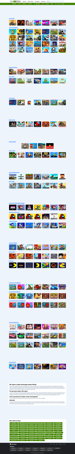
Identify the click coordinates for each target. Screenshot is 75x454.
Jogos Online (31, 440)
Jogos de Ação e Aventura (40, 432)
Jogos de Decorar (40, 430)
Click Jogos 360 (13, 450)
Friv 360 (50, 448)
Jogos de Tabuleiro (40, 428)
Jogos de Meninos (22, 434)
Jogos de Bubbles (31, 432)
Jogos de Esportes (58, 428)
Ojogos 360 (57, 448)
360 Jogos (13, 448)
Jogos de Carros (13, 331)
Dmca (57, 444)
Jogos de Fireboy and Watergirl (17, 300)
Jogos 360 (11, 18)
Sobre (51, 444)
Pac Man (11, 261)
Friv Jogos (11, 76)
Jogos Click (28, 450)
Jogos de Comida (40, 436)
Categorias (24, 1)
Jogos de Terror (22, 440)
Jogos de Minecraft (14, 172)
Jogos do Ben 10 (58, 432)
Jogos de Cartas (22, 436)
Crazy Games (12, 141)
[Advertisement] (37, 11)
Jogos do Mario (13, 243)
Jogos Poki (12, 98)
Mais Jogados (37, 1)
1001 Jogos (12, 150)
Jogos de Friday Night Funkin (16, 203)
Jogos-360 (35, 448)
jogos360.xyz (42, 450)
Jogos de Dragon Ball (49, 428)
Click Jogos (12, 120)
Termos (64, 444)
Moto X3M (11, 181)
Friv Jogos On (35, 450)
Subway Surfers (13, 67)
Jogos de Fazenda (14, 440)
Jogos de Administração (13, 438)
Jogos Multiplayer (31, 428)
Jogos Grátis (40, 440)
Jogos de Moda (58, 436)
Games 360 (42, 448)
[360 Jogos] (15, 1)
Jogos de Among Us (14, 212)
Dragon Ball (12, 252)
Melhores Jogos (30, 1)
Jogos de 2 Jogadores (14, 282)
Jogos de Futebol (13, 340)
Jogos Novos (43, 1)
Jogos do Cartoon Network (14, 436)
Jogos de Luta (58, 438)
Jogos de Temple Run (14, 291)
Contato (54, 444)
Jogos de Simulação (49, 436)
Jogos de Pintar (58, 434)
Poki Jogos (20, 450)
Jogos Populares (13, 27)
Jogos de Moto (22, 428)
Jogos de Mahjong (31, 438)
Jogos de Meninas (14, 322)
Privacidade (60, 444)
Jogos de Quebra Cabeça (40, 434)
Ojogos (58, 430)
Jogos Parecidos (50, 450)
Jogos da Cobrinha (31, 434)
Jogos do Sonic (13, 221)
